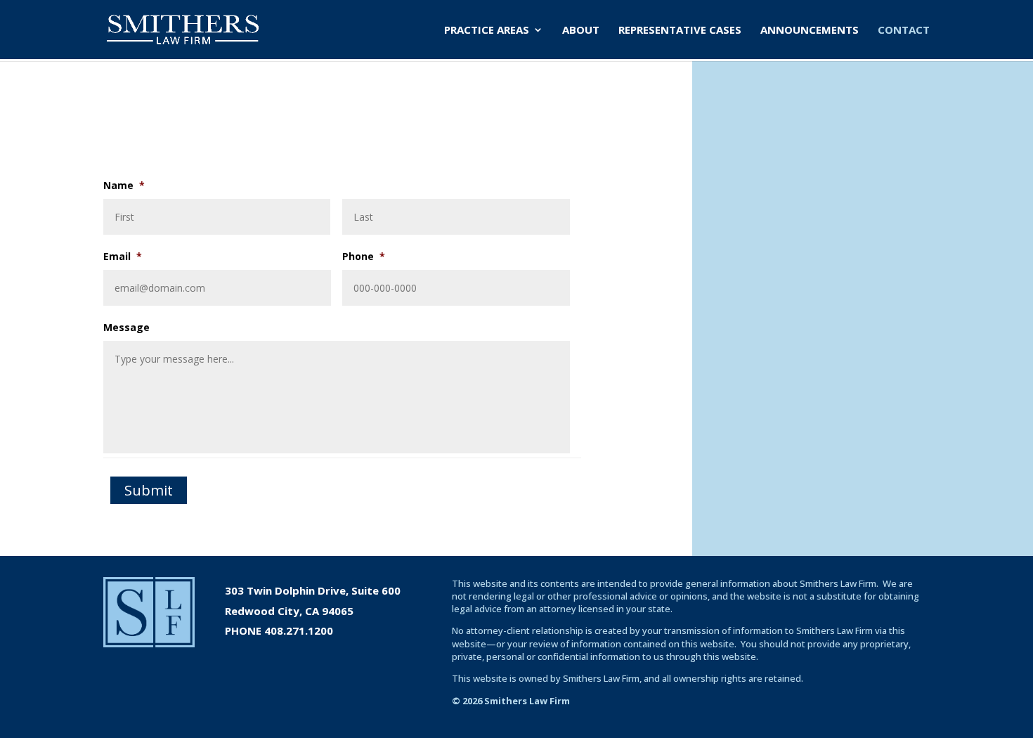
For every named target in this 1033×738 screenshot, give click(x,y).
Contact (904, 31)
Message (126, 327)
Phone (363, 256)
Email (122, 256)
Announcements (809, 31)
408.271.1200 (298, 630)
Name (124, 185)
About (580, 31)
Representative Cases (679, 31)
